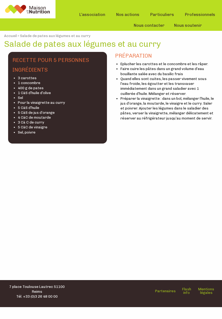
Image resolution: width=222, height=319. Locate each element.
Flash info (186, 291)
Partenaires (165, 291)
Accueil (10, 36)
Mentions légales (206, 291)
